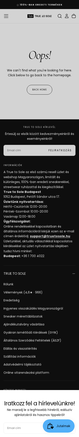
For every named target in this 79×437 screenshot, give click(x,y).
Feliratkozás (60, 411)
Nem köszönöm (39, 425)
